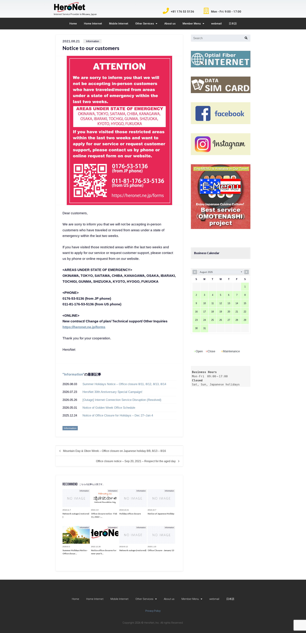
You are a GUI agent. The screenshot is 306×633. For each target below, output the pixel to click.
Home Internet (93, 23)
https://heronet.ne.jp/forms (84, 327)
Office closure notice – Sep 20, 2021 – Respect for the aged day (136, 461)
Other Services (144, 23)
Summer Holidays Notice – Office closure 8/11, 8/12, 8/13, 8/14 (124, 384)
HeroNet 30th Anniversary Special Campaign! (112, 392)
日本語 (233, 23)
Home (73, 23)
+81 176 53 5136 (182, 11)
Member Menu (192, 23)
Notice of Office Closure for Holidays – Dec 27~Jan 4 (118, 415)
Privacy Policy (153, 610)
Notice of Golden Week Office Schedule (109, 407)
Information (73, 374)
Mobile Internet (118, 23)
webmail (216, 23)
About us (169, 23)
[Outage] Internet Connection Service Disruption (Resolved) (122, 400)
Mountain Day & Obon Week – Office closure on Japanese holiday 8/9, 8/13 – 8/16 (114, 450)
